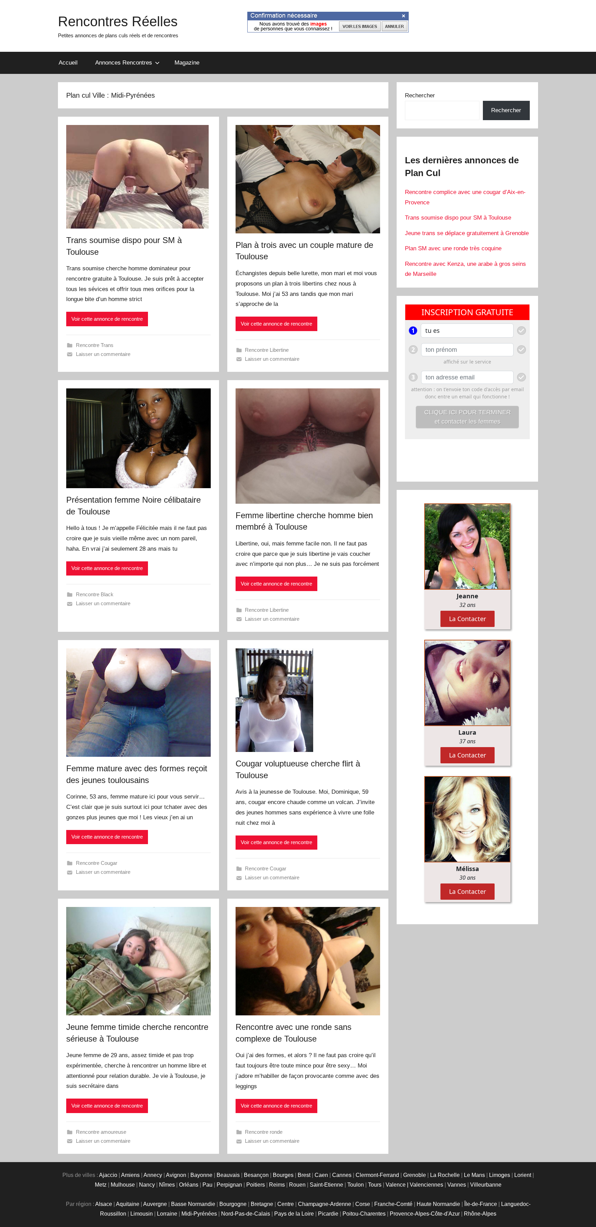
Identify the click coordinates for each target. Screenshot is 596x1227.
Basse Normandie (193, 1204)
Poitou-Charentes (364, 1214)
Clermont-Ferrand (377, 1175)
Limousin (141, 1214)
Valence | (398, 1185)
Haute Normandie (438, 1204)
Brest (304, 1175)
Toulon (355, 1185)
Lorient (522, 1175)
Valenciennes (426, 1185)
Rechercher (420, 95)
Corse (362, 1204)
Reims (277, 1185)
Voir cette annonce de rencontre (107, 319)
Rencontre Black (94, 594)
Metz (101, 1185)
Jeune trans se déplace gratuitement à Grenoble (467, 233)
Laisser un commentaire (103, 354)
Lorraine (167, 1214)
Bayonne (201, 1175)
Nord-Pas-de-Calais (245, 1214)
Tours (374, 1185)
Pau (207, 1185)
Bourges (283, 1175)
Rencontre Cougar (96, 863)
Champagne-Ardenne (324, 1204)
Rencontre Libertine (267, 350)
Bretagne (262, 1204)
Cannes (341, 1175)
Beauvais (228, 1175)
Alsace (103, 1204)
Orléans (188, 1185)
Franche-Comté (393, 1204)
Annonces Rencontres (123, 62)
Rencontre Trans (94, 345)
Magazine (187, 62)
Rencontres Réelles (118, 21)
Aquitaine (127, 1204)
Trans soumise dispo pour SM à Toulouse (458, 217)
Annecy (152, 1175)
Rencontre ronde (263, 1132)
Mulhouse (123, 1185)
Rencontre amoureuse (101, 1132)
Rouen (297, 1185)
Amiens (130, 1175)
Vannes (456, 1185)
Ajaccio (108, 1175)
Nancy (147, 1185)
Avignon (176, 1175)
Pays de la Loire (294, 1214)
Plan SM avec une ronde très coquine (453, 248)
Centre (285, 1204)
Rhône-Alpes (480, 1214)
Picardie (328, 1214)
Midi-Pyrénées (199, 1214)
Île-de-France (480, 1204)
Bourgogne (233, 1204)
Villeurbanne (485, 1185)
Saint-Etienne (326, 1185)
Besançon (256, 1175)
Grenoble (414, 1175)
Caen (321, 1175)
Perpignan (229, 1185)
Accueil (68, 62)
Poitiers (255, 1185)
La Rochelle (445, 1175)
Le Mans (474, 1175)
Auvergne (155, 1204)
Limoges (499, 1175)
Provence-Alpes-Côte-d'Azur (425, 1214)
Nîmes (167, 1185)
